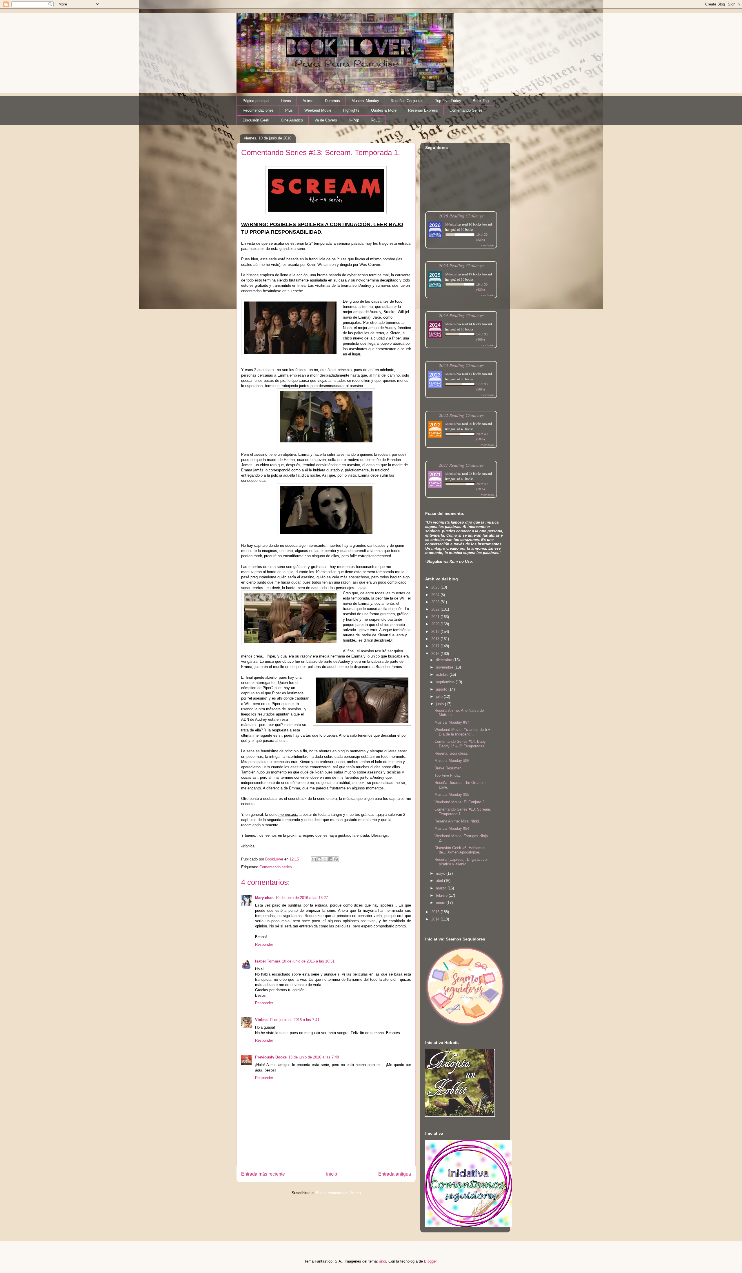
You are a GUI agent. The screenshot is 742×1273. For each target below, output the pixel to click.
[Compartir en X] (325, 859)
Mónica (450, 224)
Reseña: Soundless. (451, 753)
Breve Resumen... (449, 768)
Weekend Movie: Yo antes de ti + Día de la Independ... (462, 731)
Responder (264, 944)
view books (487, 245)
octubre (443, 674)
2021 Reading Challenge (461, 465)
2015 (436, 912)
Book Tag (481, 101)
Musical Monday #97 (451, 722)
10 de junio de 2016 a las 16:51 (308, 961)
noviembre (445, 667)
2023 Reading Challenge (461, 365)
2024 (436, 595)
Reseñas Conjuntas (407, 101)
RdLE (375, 120)
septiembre (446, 682)
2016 (436, 653)
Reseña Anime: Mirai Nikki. (457, 821)
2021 (436, 617)
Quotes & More (384, 110)
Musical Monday (365, 101)
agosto (442, 689)
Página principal (256, 101)
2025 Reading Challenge (461, 265)
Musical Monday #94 (451, 828)
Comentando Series (466, 110)
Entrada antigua (394, 1174)
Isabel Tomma (267, 961)
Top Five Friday (448, 101)
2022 (436, 609)
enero (441, 902)
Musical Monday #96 (451, 760)
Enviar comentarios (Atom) (338, 1193)
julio (440, 696)
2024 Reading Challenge (461, 315)
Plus (289, 110)
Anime (308, 101)
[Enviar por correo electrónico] (314, 859)
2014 (436, 919)
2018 (436, 639)
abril (440, 880)
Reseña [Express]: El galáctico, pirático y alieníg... (461, 861)
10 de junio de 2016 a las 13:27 (301, 898)
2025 (436, 587)
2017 (436, 646)
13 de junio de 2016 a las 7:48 (313, 1057)
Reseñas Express (423, 110)
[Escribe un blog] (319, 859)
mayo (441, 873)
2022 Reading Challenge (461, 415)
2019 (436, 631)
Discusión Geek (256, 120)
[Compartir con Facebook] (330, 859)
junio (440, 704)
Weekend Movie (317, 110)
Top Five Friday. (447, 775)
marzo (442, 888)
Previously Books (271, 1057)
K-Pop (354, 120)
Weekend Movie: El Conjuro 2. (459, 802)
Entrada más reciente (263, 1174)
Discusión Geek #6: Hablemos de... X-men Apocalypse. (459, 850)
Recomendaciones (258, 110)
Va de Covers (325, 120)
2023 (436, 602)
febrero (442, 895)
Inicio (331, 1174)
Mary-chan (264, 898)
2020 (436, 624)
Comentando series (275, 867)
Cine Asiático (292, 120)
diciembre (444, 660)
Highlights (351, 110)
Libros (286, 101)
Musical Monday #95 (451, 794)
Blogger (430, 1261)
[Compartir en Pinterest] (336, 859)
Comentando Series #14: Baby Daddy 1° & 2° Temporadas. (460, 743)
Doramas (332, 101)
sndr (382, 1261)
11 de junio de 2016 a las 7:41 (294, 1020)
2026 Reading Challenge (461, 216)
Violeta (261, 1020)
